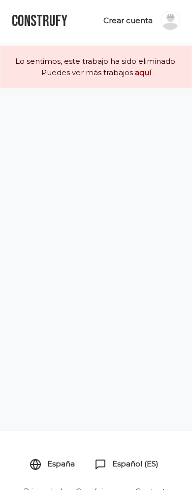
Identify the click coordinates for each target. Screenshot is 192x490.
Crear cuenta (128, 20)
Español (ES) (134, 463)
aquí (143, 72)
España (60, 463)
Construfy (39, 21)
